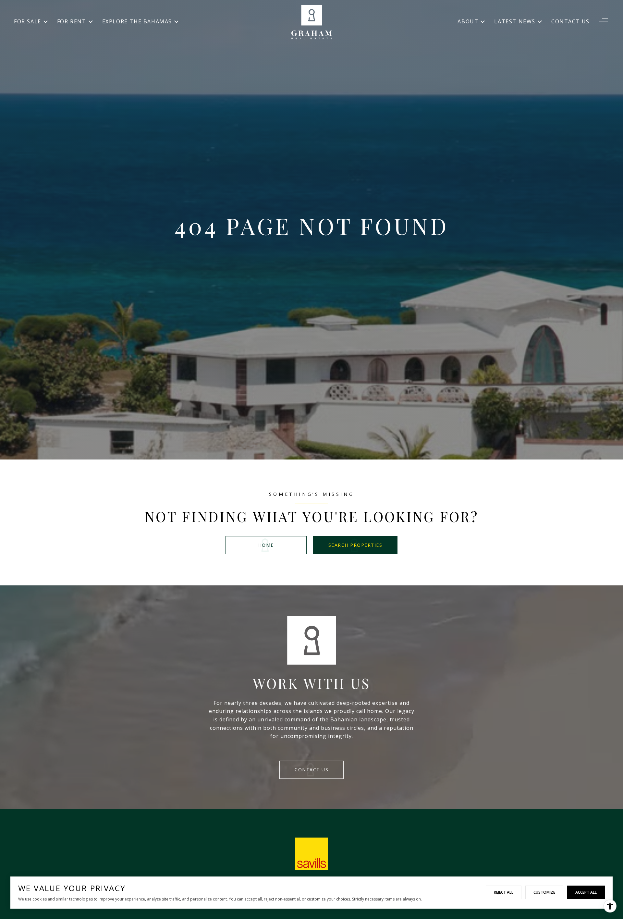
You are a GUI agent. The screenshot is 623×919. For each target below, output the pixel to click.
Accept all (586, 892)
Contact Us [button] (311, 769)
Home (266, 545)
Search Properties (355, 545)
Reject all (503, 892)
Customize (544, 892)
